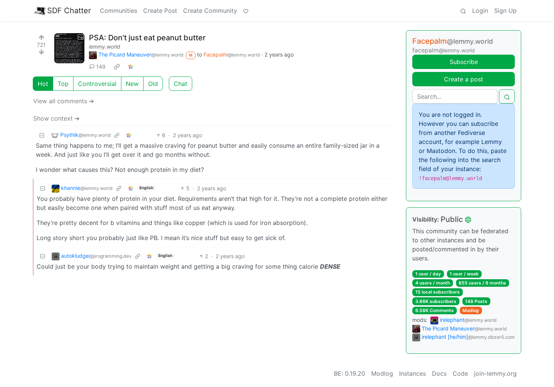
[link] (117, 66)
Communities (118, 10)
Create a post (463, 79)
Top (63, 83)
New (132, 83)
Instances (412, 373)
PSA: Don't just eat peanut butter (147, 37)
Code (460, 373)
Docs (439, 373)
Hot (43, 83)
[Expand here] (69, 48)
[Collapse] (42, 135)
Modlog (470, 310)
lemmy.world (104, 46)
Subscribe (464, 62)
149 (101, 66)
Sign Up (505, 10)
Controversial (97, 83)
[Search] (463, 10)
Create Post (160, 10)
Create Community (210, 10)
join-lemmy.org (495, 373)
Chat (180, 83)
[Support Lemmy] (245, 10)
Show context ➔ (56, 118)
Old (153, 83)
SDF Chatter (69, 10)
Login (480, 10)
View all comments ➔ (63, 101)
